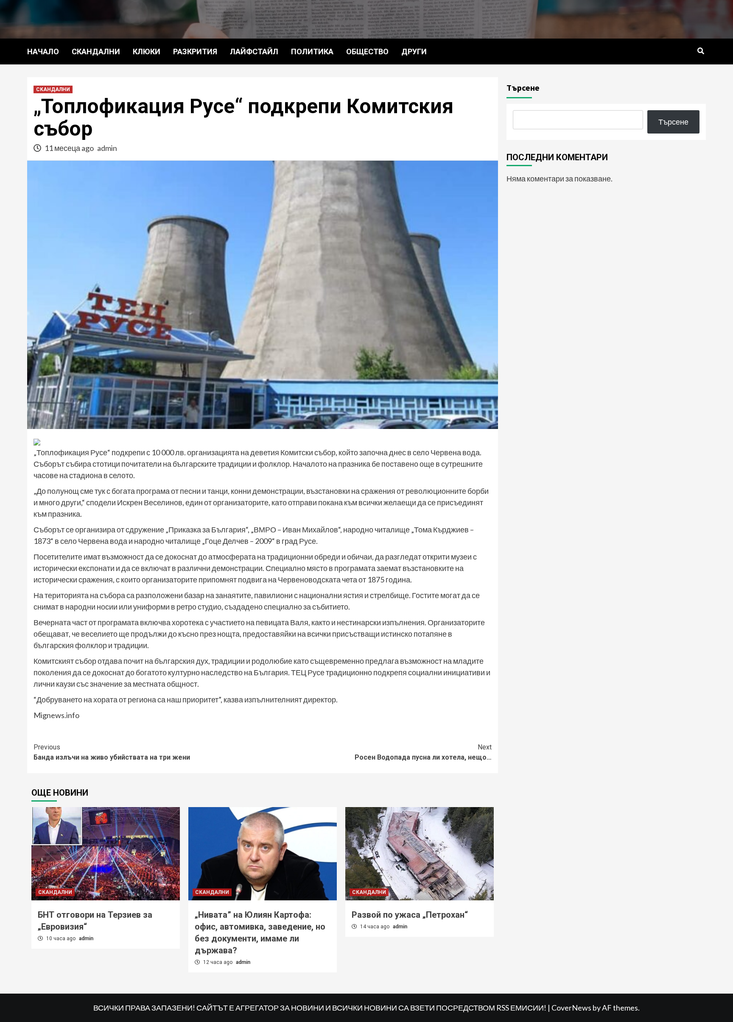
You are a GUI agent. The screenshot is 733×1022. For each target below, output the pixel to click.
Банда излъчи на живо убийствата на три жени (112, 752)
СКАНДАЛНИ (96, 51)
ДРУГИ (414, 51)
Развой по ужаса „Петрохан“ (410, 915)
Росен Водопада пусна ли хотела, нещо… (423, 752)
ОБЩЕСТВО (367, 51)
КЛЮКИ (146, 51)
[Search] (700, 51)
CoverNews (571, 1007)
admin (107, 148)
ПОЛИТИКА (312, 51)
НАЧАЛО (43, 51)
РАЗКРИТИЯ (195, 51)
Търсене (523, 87)
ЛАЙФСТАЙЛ (254, 51)
